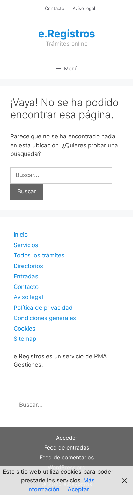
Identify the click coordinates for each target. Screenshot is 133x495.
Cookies (24, 328)
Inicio (21, 234)
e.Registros (66, 33)
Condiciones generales (45, 318)
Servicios (26, 245)
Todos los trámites (39, 255)
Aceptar (78, 489)
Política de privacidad (43, 307)
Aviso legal (84, 8)
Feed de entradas (66, 447)
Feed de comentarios (67, 457)
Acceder (66, 437)
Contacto (54, 8)
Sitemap (25, 338)
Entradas (26, 276)
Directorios (28, 266)
